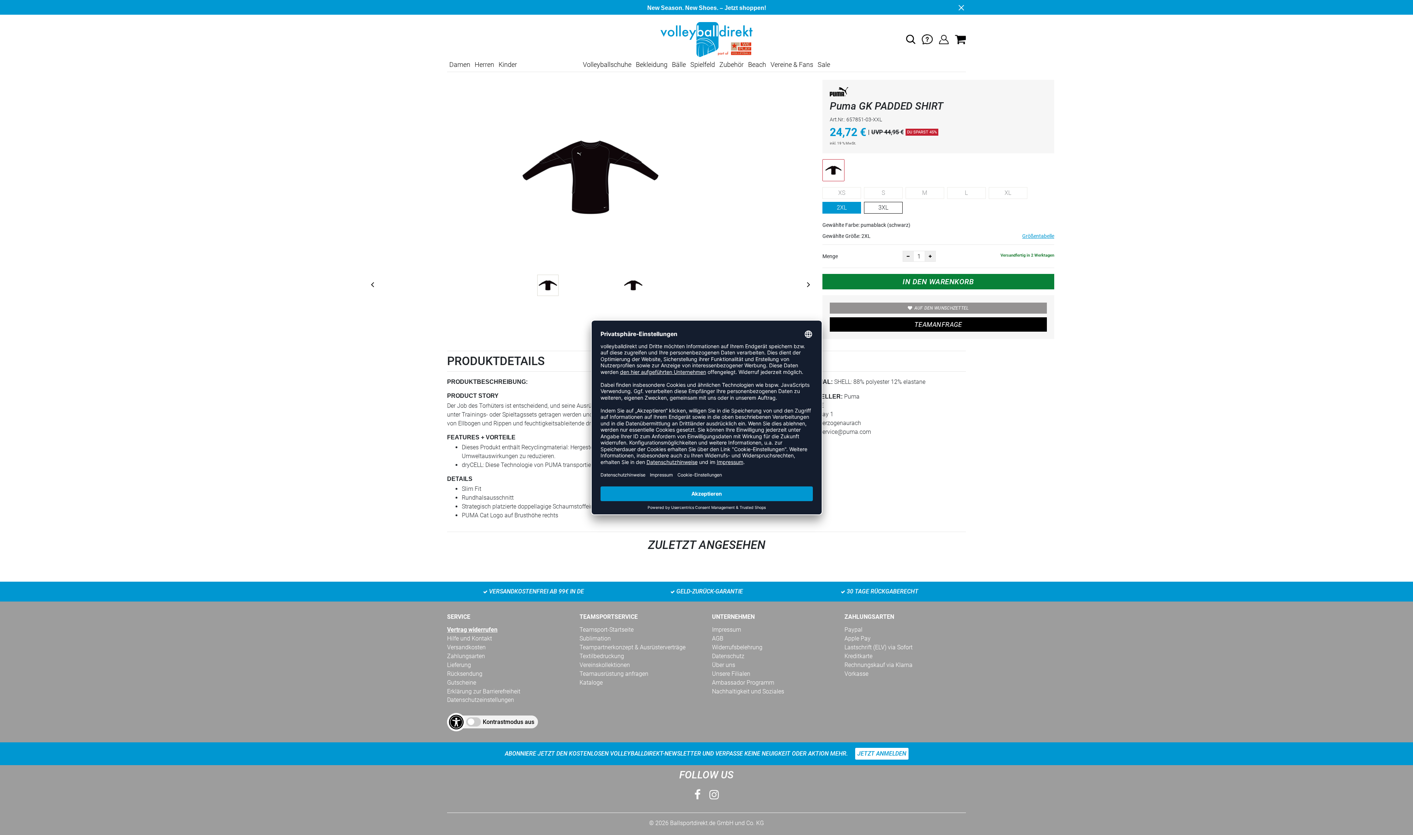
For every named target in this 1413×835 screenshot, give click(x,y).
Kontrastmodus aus (508, 721)
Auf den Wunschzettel (941, 308)
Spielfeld (702, 64)
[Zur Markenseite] (839, 93)
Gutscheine (461, 682)
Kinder (508, 64)
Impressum (726, 629)
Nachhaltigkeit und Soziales (748, 691)
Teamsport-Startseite (607, 629)
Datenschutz (728, 656)
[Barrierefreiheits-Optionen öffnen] (456, 722)
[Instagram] (714, 794)
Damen (459, 64)
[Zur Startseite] (706, 39)
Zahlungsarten (466, 656)
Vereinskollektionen (605, 664)
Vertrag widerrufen (472, 629)
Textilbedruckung (602, 656)
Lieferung (459, 664)
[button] (910, 39)
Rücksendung (464, 673)
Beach (757, 64)
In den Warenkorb (938, 281)
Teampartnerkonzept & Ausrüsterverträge (633, 647)
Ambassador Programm (743, 682)
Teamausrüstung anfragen (614, 673)
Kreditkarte (858, 656)
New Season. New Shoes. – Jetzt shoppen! (706, 8)
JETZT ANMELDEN (881, 753)
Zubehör (731, 64)
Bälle (679, 64)
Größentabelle (1038, 236)
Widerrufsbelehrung (737, 647)
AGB (717, 638)
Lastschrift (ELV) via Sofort (878, 647)
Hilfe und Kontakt (469, 638)
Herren (484, 64)
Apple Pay (857, 638)
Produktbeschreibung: (487, 382)
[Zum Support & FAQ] (927, 39)
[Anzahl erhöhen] (930, 256)
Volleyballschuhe (607, 64)
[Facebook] (697, 794)
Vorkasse (856, 673)
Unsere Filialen (731, 673)
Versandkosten (466, 647)
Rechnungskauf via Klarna (878, 664)
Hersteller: (821, 396)
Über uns (723, 664)
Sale (824, 64)
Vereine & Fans (792, 64)
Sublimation (595, 638)
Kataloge (591, 682)
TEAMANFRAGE (938, 324)
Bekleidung (651, 64)
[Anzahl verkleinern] (908, 256)
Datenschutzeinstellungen (480, 699)
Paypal (853, 629)
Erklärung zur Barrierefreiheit (483, 691)
